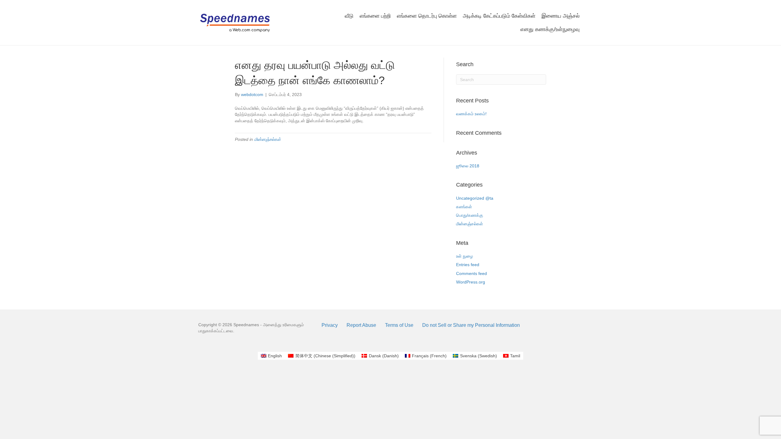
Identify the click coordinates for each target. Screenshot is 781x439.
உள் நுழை (464, 256)
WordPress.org (470, 282)
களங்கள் (464, 206)
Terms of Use (399, 325)
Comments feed (471, 273)
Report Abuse (361, 325)
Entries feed (467, 264)
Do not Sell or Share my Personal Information (471, 325)
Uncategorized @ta (474, 198)
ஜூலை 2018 (467, 165)
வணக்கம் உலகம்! (471, 113)
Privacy (330, 325)
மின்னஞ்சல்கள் (267, 139)
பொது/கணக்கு (469, 215)
